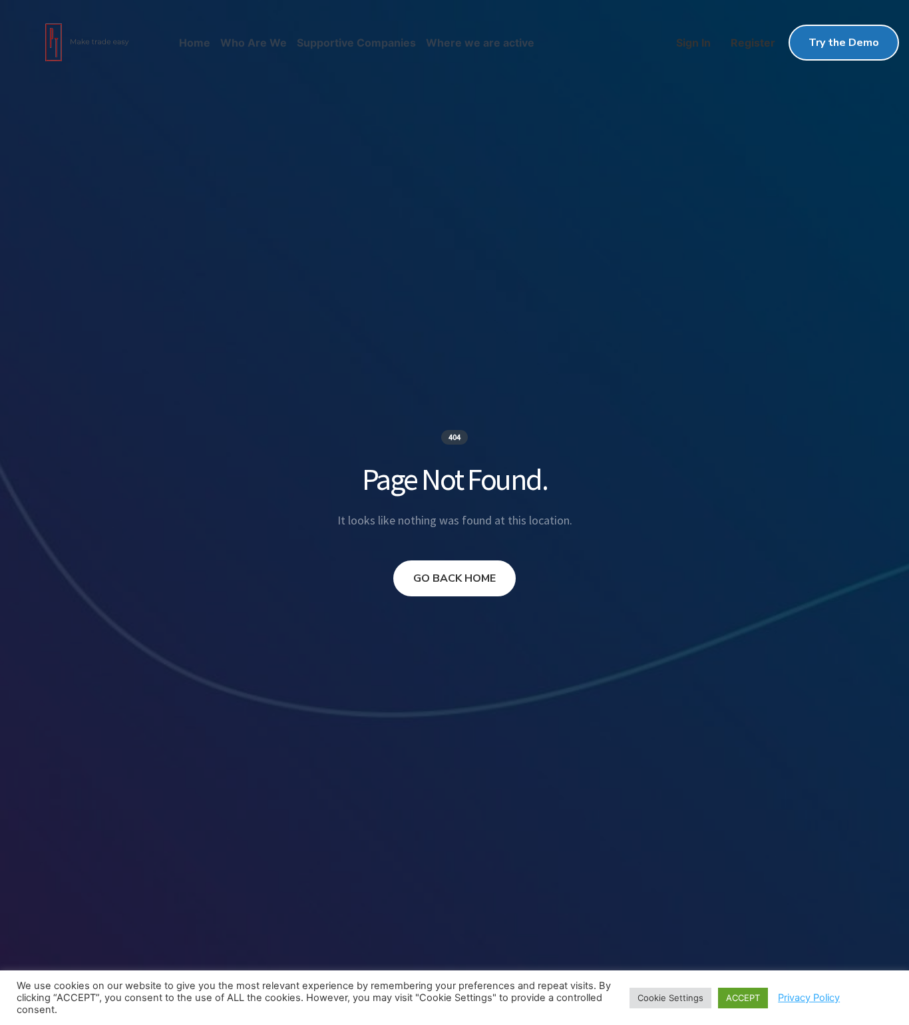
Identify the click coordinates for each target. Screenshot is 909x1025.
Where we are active (480, 42)
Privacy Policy (809, 998)
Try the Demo (844, 42)
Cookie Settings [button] (670, 997)
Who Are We (253, 42)
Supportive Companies (356, 42)
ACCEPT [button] (743, 997)
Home (194, 42)
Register (753, 42)
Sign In (693, 42)
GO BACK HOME (454, 578)
